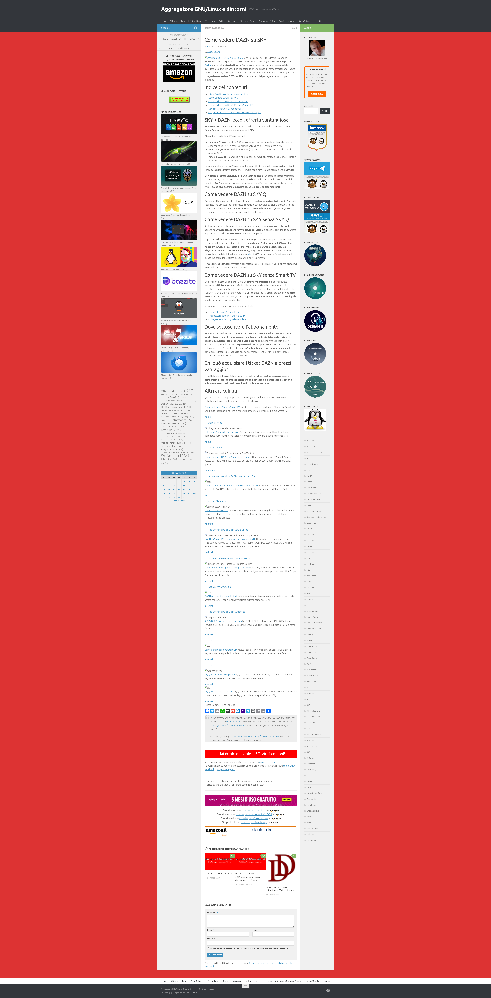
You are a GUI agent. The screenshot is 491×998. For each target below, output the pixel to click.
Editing (185, 410)
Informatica (182, 419)
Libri (308, 605)
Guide (221, 21)
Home (163, 21)
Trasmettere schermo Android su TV (227, 315)
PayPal (309, 664)
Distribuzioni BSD (314, 511)
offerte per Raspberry (254, 822)
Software (310, 758)
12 (194, 485)
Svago (309, 775)
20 (164, 493)
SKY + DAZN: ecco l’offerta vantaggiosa (228, 94)
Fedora (166, 413)
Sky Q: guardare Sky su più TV (220, 674)
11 (189, 485)
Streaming (221, 501)
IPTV (308, 593)
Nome (210, 930)
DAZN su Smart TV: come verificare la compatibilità (230, 539)
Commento (212, 913)
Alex (209, 47)
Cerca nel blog (310, 106)
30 (179, 497)
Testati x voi (312, 805)
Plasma (164, 446)
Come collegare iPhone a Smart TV (222, 407)
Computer (176, 400)
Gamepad (311, 540)
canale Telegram (267, 762)
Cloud (165, 401)
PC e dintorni (312, 670)
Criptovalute (312, 488)
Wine (164, 463)
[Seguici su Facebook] (195, 28)
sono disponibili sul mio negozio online (228, 725)
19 (194, 489)
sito (250, 254)
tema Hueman (192, 993)
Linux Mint (168, 436)
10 (184, 485)
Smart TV (245, 558)
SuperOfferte (305, 21)
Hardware (311, 564)
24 (184, 493)
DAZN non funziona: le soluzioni (221, 596)
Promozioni (311, 681)
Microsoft (178, 440)
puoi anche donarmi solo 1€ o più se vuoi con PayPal (254, 736)
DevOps (166, 410)
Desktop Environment (176, 407)
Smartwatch (312, 746)
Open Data (311, 652)
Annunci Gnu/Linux (314, 452)
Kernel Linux (171, 429)
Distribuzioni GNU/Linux (316, 517)
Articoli (165, 397)
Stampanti (311, 764)
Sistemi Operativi (314, 734)
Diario (309, 505)
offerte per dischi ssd (254, 810)
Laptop (310, 599)
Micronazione (312, 611)
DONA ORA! (317, 94)
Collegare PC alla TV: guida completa (227, 319)
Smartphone (312, 740)
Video (309, 822)
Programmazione (172, 449)
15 (174, 489)
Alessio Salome (213, 52)
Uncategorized (313, 811)
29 (174, 497)
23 (179, 493)
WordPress (311, 840)
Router (309, 699)
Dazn (254, 476)
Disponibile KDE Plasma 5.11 (218, 873)
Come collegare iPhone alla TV (223, 312)
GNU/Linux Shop (177, 21)
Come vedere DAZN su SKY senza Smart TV (230, 105)
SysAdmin (175, 455)
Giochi (309, 546)
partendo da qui (233, 721)
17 (184, 489)
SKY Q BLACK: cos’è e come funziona (223, 621)
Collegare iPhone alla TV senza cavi (222, 432)
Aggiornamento (177, 390)
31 (184, 497)
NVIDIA (186, 443)
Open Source (312, 658)
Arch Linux (186, 394)
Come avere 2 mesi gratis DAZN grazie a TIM (227, 567)
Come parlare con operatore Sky (221, 649)
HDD (308, 570)
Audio (309, 470)
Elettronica (311, 523)
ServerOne (311, 723)
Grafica (166, 420)
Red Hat (181, 452)
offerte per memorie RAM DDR (254, 814)
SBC (308, 705)
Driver (175, 410)
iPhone (219, 447)
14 (169, 489)
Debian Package (313, 499)
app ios (212, 447)
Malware (180, 436)
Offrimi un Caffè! (247, 21)
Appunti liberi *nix (314, 464)
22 (174, 493)
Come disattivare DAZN (216, 510)
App (308, 458)
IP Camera (311, 587)
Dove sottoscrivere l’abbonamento (226, 108)
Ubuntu (169, 459)
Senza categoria (214, 28)
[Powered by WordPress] (171, 993)
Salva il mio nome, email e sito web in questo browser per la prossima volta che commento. (249, 948)
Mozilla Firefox (171, 443)
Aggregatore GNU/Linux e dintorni (203, 9)
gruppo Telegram (226, 769)
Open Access (312, 646)
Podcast (175, 446)
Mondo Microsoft (314, 629)
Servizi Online (241, 529)
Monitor (310, 634)
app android (245, 476)
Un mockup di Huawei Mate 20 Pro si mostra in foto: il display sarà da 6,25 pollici (248, 876)
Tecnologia (311, 799)
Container (189, 401)
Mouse (309, 640)
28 (169, 497)
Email (255, 930)
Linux (183, 433)
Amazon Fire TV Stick (228, 476)
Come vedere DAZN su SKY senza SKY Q (228, 101)
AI (164, 394)
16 (179, 489)
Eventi (309, 529)
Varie (309, 817)
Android (174, 394)
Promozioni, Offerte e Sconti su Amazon (277, 21)
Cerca (324, 111)
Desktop (181, 404)
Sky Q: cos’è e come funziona (219, 691)
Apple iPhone (215, 422)
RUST (190, 452)
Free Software (181, 413)
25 (189, 493)
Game (165, 417)
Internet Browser (173, 423)
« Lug (176, 501)
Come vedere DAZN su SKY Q (223, 97)
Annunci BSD (312, 446)
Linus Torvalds (169, 433)
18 (189, 489)
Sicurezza (232, 21)
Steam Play (311, 770)
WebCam (310, 834)
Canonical (186, 397)
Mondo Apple (312, 617)
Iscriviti (318, 21)
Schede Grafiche (313, 711)
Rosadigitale (312, 693)
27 (164, 497)
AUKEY (310, 476)
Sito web (211, 939)
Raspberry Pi (168, 453)
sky (210, 640)
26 (194, 493)
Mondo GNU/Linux (314, 623)
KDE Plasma (177, 427)
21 (169, 493)
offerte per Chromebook (253, 818)
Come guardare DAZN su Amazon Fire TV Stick (228, 457)
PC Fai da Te (209, 21)
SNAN (309, 752)
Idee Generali (312, 576)
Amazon (212, 476)
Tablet (309, 781)
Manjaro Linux (167, 440)
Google (189, 417)
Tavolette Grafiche (314, 793)
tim (229, 587)
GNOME (177, 416)
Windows (186, 460)
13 (164, 489)
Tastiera (310, 787)
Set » (182, 501)
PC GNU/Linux (194, 21)
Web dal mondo (313, 828)
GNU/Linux (311, 552)
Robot (309, 687)
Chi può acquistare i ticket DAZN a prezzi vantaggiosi (234, 112)
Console (310, 482)
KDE (165, 426)
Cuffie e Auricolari (314, 493)
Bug (174, 397)
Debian (167, 403)
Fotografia (311, 535)
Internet (310, 582)
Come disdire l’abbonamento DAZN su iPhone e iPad (231, 485)
